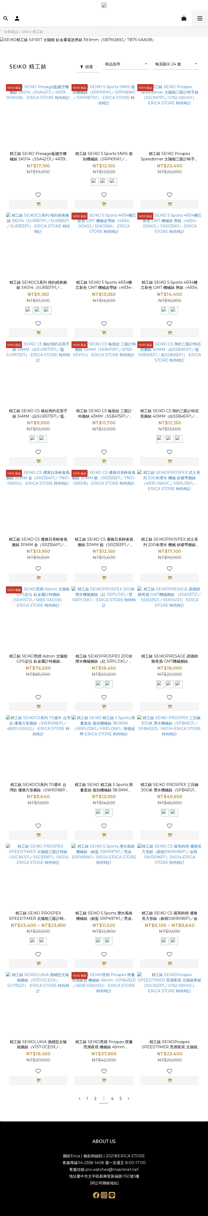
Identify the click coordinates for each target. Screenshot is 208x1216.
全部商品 (11, 31)
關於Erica (71, 1156)
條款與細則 (92, 1156)
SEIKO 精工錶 (32, 31)
